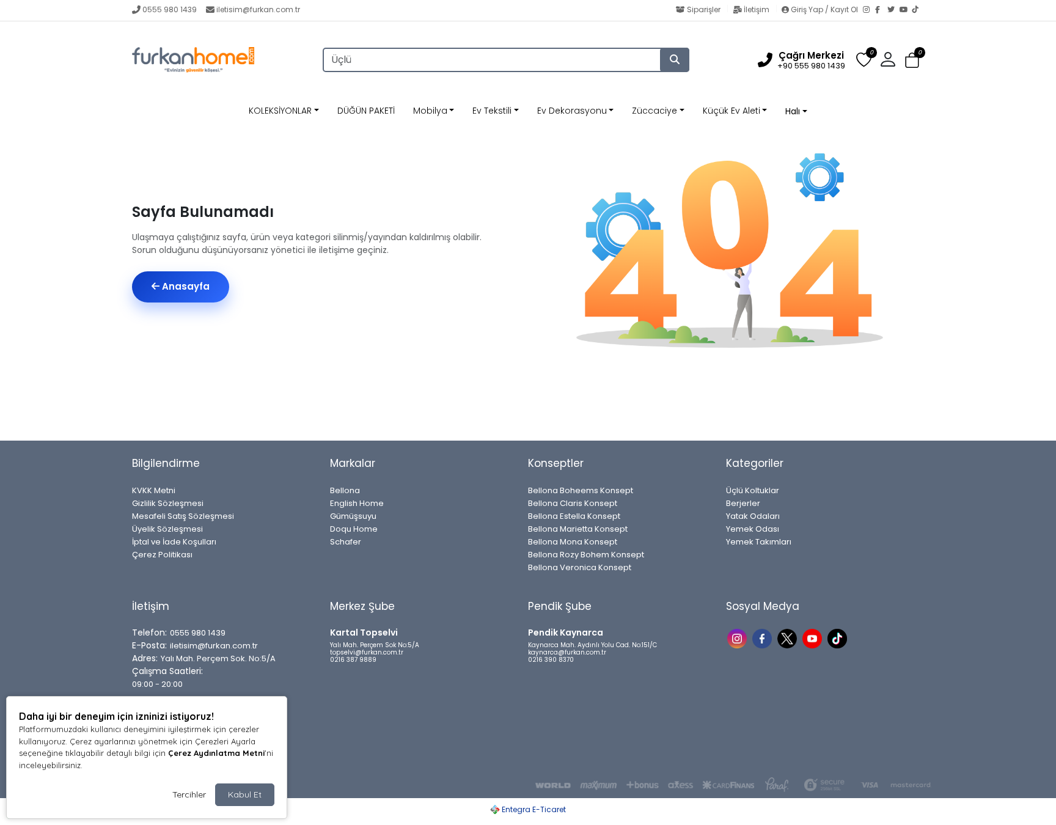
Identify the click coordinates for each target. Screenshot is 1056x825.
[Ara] (674, 60)
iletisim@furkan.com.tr (258, 9)
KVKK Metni (153, 490)
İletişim (756, 9)
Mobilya (430, 111)
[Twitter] (893, 10)
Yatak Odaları (753, 516)
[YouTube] (906, 10)
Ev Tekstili (492, 111)
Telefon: (149, 632)
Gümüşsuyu (353, 516)
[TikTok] (918, 10)
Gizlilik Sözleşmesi (168, 503)
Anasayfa (185, 286)
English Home (357, 503)
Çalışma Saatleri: (167, 671)
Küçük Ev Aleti (731, 111)
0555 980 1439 (169, 9)
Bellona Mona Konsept (572, 542)
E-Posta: (149, 645)
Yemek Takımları (758, 542)
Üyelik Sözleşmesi (167, 529)
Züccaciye (654, 111)
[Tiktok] (838, 637)
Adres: (145, 658)
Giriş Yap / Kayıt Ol (824, 9)
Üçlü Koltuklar (752, 490)
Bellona (345, 490)
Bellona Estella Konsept (574, 516)
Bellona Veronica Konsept (579, 567)
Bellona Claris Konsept (572, 503)
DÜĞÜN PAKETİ (366, 111)
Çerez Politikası (162, 554)
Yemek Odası (752, 529)
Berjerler (743, 503)
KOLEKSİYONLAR (280, 111)
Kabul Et (245, 794)
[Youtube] (813, 637)
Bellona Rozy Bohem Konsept (586, 554)
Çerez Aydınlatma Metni (216, 753)
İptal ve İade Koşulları (174, 542)
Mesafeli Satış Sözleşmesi (183, 516)
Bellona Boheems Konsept (580, 490)
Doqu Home (354, 529)
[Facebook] (881, 10)
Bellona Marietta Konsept (578, 529)
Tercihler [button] (189, 794)
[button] (912, 60)
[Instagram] (869, 10)
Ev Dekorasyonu (572, 111)
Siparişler (703, 9)
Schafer (345, 542)
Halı (792, 111)
